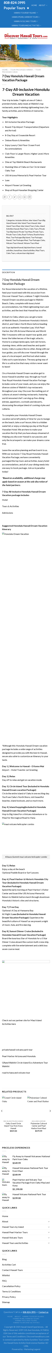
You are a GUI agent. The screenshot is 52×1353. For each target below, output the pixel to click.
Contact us (43, 1312)
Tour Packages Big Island (20, 237)
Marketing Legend (32, 1349)
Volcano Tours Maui (31, 243)
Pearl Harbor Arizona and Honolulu (19, 1056)
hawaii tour (18, 250)
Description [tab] (8, 272)
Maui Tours (24, 229)
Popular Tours (15, 8)
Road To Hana (27, 234)
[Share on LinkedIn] (29, 197)
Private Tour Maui (25, 232)
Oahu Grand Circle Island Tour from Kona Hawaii (13, 1125)
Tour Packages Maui (20, 240)
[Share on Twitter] (14, 197)
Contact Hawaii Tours (12, 1270)
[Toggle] (49, 1221)
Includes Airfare (22, 220)
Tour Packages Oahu (37, 240)
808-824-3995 (29, 1312)
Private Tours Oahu (13, 234)
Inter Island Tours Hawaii (27, 223)
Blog (4, 1259)
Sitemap (6, 1302)
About (42, 5)
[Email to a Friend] (19, 197)
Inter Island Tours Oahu (30, 226)
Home (34, 5)
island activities (29, 250)
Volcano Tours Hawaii (14, 243)
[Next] (50, 1116)
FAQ (4, 1280)
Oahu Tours (34, 229)
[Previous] (2, 1116)
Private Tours (38, 232)
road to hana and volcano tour (16, 1072)
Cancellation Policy (11, 1286)
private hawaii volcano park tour (17, 1049)
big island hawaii (17, 247)
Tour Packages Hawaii (21, 70)
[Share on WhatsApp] (4, 197)
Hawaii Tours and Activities (25, 25)
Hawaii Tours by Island (25, 13)
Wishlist (6, 1275)
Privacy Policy (9, 1297)
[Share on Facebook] (9, 197)
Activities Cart (9, 1264)
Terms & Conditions (11, 1291)
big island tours (30, 247)
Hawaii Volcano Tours (25, 21)
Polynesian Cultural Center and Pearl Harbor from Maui (39, 1125)
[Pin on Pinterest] (24, 197)
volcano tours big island (25, 253)
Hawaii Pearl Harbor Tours (25, 17)
